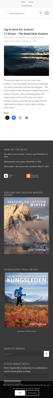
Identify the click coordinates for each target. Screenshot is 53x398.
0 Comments (20, 37)
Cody (34, 41)
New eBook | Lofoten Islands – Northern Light (20, 154)
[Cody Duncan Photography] (22, 13)
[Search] (39, 13)
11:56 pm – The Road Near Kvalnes (26, 33)
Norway (25, 41)
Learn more (32, 393)
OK (20, 393)
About (31, 2)
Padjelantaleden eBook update (15, 161)
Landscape (33, 37)
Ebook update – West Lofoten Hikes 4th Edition (20, 166)
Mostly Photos (15, 41)
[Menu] (45, 13)
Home (23, 2)
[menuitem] (23, 2)
